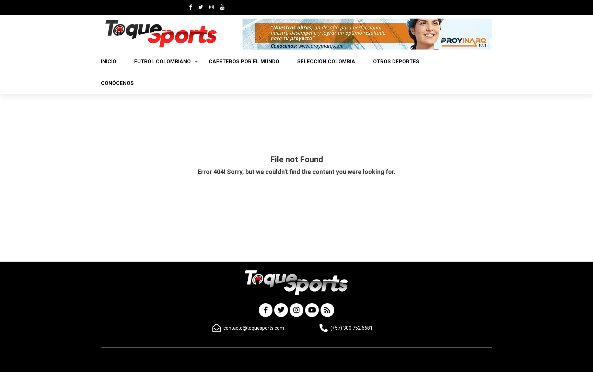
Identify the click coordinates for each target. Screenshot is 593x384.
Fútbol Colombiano (162, 61)
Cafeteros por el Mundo (244, 61)
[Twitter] (281, 310)
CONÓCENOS (117, 83)
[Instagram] (296, 310)
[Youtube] (312, 310)
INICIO (108, 61)
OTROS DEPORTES (396, 61)
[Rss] (327, 310)
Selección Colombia (326, 61)
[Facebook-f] (265, 310)
